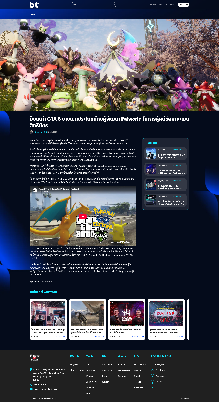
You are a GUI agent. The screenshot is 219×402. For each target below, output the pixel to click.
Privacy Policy (184, 398)
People (137, 375)
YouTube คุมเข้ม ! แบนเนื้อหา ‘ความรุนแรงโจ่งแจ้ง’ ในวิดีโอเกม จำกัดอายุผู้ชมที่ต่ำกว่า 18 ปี (87, 332)
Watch (163, 4)
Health (137, 370)
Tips (88, 393)
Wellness (138, 387)
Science (90, 387)
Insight (105, 375)
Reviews (122, 375)
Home (153, 4)
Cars (88, 364)
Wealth (105, 381)
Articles (122, 364)
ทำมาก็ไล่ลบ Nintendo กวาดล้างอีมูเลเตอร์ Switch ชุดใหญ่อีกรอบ (171, 188)
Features (90, 370)
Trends (137, 381)
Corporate (107, 364)
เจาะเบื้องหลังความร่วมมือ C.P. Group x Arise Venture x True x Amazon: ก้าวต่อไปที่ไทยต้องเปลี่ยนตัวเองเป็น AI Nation (171, 205)
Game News (124, 370)
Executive (107, 370)
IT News (90, 375)
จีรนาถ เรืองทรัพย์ (41, 131)
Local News (91, 381)
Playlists (74, 364)
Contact (183, 4)
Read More (178, 150)
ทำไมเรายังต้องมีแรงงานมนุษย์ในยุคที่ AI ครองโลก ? (171, 156)
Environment (140, 364)
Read (172, 4)
